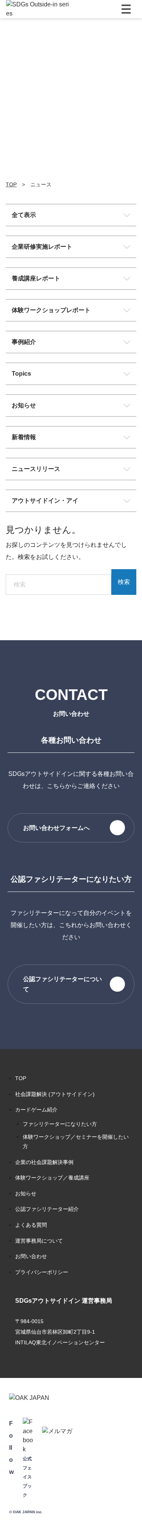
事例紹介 (24, 342)
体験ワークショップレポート (51, 310)
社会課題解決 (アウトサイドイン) (55, 1094)
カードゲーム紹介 (36, 1110)
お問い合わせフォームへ (56, 828)
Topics (21, 373)
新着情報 (24, 437)
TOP (20, 1078)
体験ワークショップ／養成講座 (52, 1178)
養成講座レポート (36, 278)
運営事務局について (39, 1241)
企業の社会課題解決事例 (44, 1162)
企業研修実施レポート (42, 246)
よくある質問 (31, 1225)
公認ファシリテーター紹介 (47, 1209)
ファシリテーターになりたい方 (60, 1124)
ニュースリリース (36, 469)
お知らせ (24, 405)
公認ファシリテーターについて (62, 984)
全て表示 (24, 215)
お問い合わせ (31, 1256)
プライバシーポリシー (41, 1272)
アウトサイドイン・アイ (45, 500)
